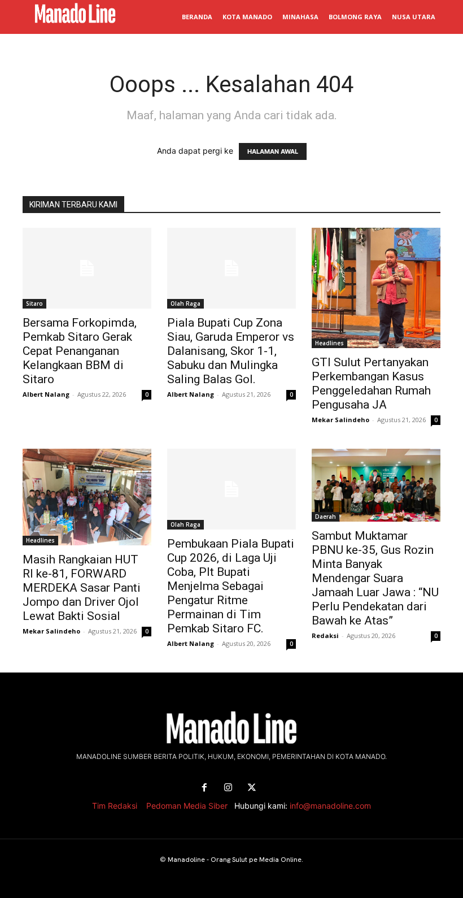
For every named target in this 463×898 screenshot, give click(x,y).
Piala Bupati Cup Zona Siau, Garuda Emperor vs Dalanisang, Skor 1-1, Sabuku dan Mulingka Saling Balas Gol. (230, 351)
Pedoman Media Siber (187, 805)
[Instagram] (228, 788)
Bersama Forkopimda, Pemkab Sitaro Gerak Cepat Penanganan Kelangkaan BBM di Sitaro (80, 351)
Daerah (325, 516)
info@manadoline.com (330, 805)
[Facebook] (204, 788)
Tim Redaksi (114, 805)
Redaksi (325, 635)
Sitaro (34, 303)
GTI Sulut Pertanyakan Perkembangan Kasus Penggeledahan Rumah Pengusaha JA (371, 383)
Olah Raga (185, 303)
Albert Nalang (46, 394)
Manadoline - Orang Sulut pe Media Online (235, 859)
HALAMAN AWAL (272, 151)
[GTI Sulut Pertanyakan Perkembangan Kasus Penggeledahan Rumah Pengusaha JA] (376, 288)
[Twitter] (252, 788)
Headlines (329, 343)
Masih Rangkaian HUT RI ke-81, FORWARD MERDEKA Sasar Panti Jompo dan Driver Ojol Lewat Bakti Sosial (82, 588)
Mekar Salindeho (340, 419)
